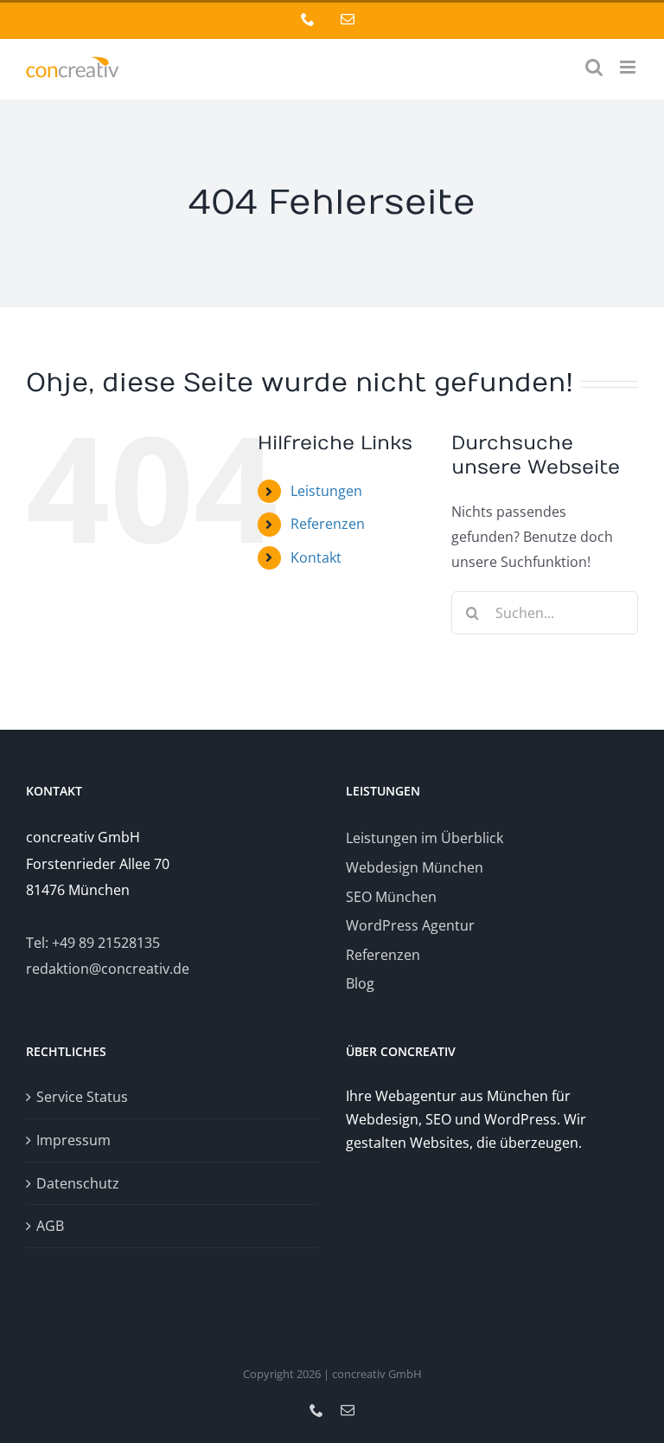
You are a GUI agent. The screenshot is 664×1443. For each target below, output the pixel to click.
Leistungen (326, 490)
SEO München (391, 896)
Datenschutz (77, 1183)
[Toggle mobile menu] (629, 67)
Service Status (82, 1096)
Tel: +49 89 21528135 (93, 942)
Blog (360, 983)
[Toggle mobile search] (594, 67)
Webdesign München (414, 867)
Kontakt (316, 557)
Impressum (73, 1140)
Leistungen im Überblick (424, 837)
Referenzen (327, 523)
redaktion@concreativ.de (107, 968)
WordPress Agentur (410, 925)
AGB (50, 1225)
